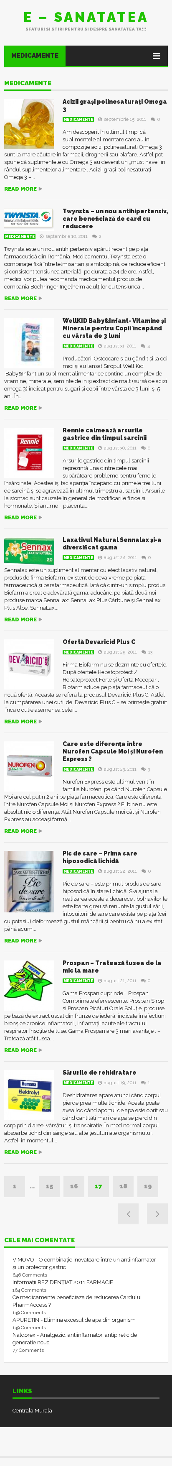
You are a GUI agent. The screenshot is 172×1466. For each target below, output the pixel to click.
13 (150, 652)
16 (74, 1186)
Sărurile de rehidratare (100, 1072)
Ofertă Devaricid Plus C (99, 642)
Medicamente (34, 55)
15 (49, 1186)
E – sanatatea (86, 17)
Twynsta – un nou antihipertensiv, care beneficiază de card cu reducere (115, 219)
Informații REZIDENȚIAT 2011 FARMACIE (63, 1282)
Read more (20, 189)
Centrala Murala (32, 1410)
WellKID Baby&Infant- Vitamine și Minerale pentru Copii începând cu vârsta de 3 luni (114, 328)
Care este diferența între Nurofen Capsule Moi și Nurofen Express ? (113, 751)
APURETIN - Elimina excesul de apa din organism (74, 1320)
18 (123, 1186)
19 (148, 1186)
